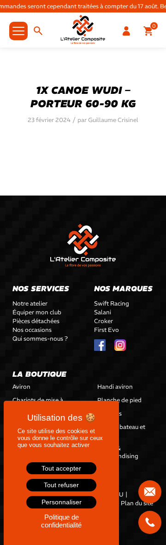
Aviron (21, 387)
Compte (128, 31)
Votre (150, 31)
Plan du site (137, 503)
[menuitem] (150, 31)
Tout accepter (61, 468)
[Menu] (14, 21)
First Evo (106, 330)
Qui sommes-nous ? (40, 339)
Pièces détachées (35, 321)
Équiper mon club (36, 312)
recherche (40, 31)
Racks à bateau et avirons (121, 431)
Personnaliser (62, 502)
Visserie (108, 469)
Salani (102, 312)
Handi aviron (115, 387)
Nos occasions (32, 330)
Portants (109, 413)
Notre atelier (29, 303)
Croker (103, 321)
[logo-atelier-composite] (83, 29)
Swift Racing (111, 303)
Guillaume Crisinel (113, 120)
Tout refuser (61, 485)
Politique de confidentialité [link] (61, 521)
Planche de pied (119, 400)
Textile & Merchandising (117, 452)
